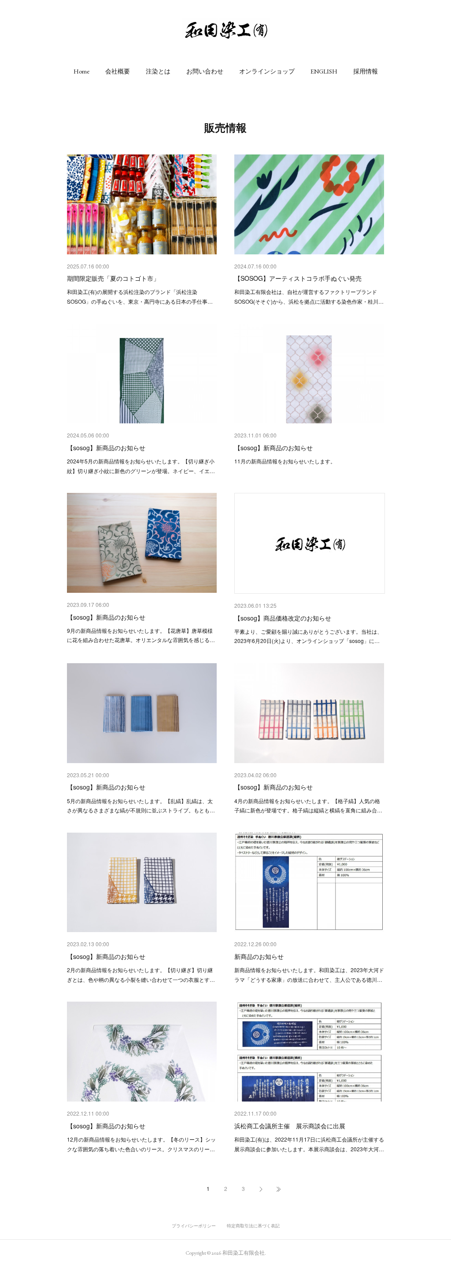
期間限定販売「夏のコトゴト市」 (113, 278)
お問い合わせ (204, 71)
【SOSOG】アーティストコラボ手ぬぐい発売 (298, 278)
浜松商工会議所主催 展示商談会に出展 (289, 1125)
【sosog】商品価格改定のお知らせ (282, 617)
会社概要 (117, 71)
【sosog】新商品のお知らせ (106, 447)
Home (81, 71)
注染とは (158, 71)
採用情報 (365, 71)
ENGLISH (324, 71)
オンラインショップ (267, 71)
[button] (81, 71)
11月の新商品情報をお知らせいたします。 (285, 461)
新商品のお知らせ (259, 956)
